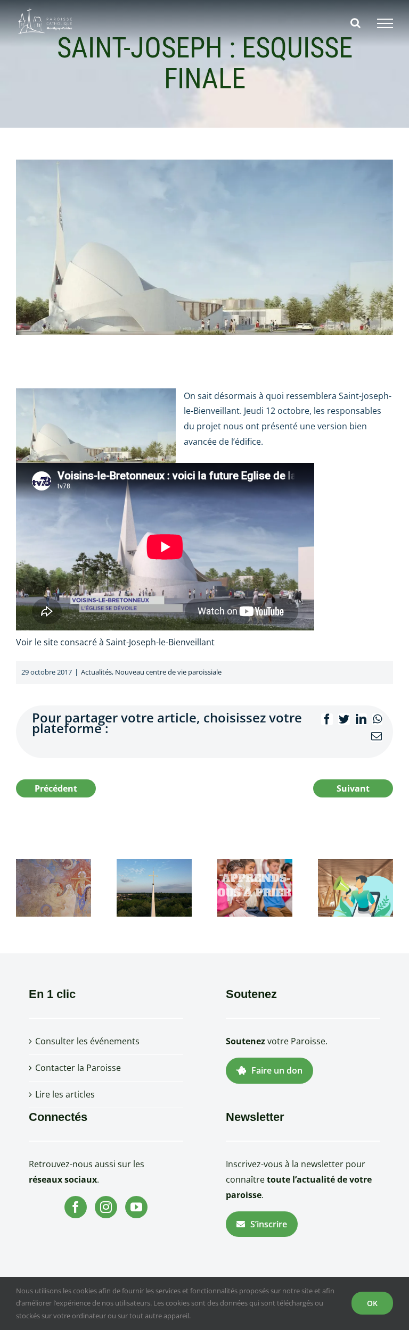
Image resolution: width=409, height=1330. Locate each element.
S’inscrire (268, 1224)
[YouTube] (136, 1207)
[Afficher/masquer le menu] (385, 23)
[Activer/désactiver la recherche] (355, 23)
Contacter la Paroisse (78, 1068)
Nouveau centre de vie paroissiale (168, 672)
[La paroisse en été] (154, 887)
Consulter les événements (87, 1041)
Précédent (56, 788)
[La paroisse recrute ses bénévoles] (355, 887)
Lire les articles (65, 1094)
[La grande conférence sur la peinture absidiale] (53, 887)
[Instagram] (106, 1207)
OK (372, 1303)
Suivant (353, 788)
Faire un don (276, 1070)
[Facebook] (75, 1207)
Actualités (96, 672)
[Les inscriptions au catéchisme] (254, 887)
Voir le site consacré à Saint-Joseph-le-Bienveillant (115, 642)
